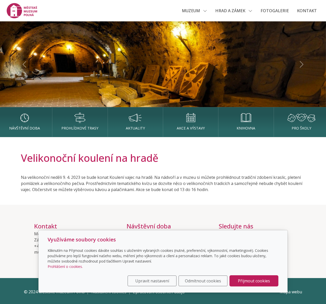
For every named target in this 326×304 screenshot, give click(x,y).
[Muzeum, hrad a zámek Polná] (24, 10)
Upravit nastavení (152, 281)
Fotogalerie (275, 10)
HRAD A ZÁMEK (230, 10)
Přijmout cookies (254, 281)
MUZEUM (191, 10)
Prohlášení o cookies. (65, 266)
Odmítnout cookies (203, 281)
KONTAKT (307, 10)
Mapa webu (291, 292)
